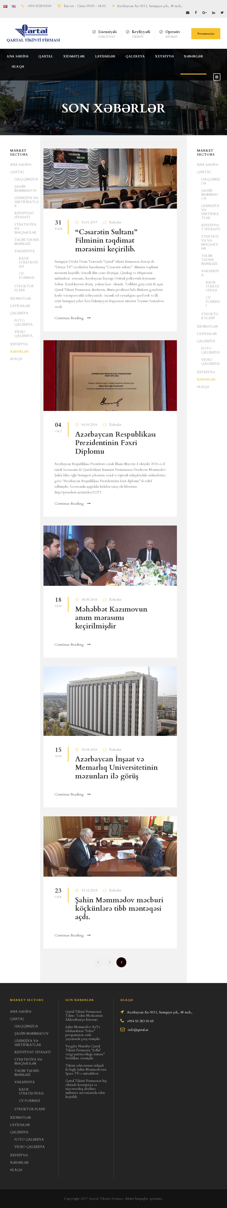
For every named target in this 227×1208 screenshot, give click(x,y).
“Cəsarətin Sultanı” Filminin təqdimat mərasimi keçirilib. (106, 240)
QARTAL (45, 56)
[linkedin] (213, 12)
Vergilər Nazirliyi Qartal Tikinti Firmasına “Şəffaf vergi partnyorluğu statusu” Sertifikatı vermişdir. (85, 1052)
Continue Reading (69, 318)
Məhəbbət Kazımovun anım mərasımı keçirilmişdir (111, 617)
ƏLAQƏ (18, 67)
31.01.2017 (89, 222)
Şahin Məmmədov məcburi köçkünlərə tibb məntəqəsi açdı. (119, 908)
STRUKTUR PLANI (24, 288)
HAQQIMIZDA (26, 179)
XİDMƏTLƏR (74, 56)
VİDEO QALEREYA (23, 334)
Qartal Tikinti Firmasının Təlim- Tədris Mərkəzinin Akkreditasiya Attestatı (84, 1015)
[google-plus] (204, 12)
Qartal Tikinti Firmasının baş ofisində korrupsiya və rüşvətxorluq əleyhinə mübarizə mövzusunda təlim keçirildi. (86, 1089)
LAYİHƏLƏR (105, 56)
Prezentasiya (205, 34)
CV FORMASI (26, 276)
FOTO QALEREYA (23, 322)
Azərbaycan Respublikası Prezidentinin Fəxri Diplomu (115, 443)
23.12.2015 (89, 890)
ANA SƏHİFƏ (17, 56)
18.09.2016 (89, 599)
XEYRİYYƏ (164, 56)
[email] (187, 12)
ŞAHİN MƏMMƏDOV (25, 188)
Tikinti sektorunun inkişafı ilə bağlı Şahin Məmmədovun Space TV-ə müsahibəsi (85, 1069)
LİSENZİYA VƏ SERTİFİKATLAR (26, 202)
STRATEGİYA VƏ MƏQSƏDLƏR (210, 242)
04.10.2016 (89, 424)
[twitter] (222, 12)
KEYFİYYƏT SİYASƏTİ (24, 215)
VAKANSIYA (24, 251)
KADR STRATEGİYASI (28, 262)
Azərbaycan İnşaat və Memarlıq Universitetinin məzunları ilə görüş (116, 767)
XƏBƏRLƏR (193, 56)
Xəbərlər (115, 222)
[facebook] (196, 12)
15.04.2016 (89, 749)
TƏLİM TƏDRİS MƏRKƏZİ (26, 242)
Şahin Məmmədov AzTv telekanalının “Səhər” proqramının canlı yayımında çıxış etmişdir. (83, 1033)
